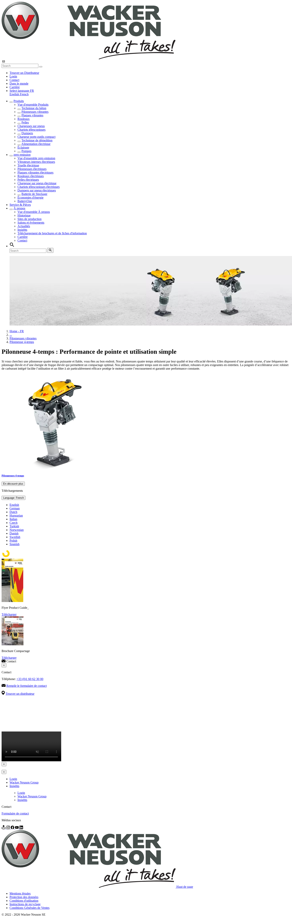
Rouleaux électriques (30, 176)
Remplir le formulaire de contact (26, 685)
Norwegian (17, 529)
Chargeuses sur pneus (31, 126)
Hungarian (16, 515)
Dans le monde (19, 83)
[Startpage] (88, 58)
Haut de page (184, 886)
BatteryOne (24, 201)
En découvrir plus (13, 483)
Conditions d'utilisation (24, 900)
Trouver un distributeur (20, 693)
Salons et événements (30, 222)
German (15, 508)
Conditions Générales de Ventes (29, 907)
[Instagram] (8, 828)
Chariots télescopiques (31, 129)
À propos (19, 208)
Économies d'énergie (30, 197)
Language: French (13, 497)
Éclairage (23, 147)
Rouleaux (23, 119)
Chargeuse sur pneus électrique (36, 183)
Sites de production (29, 219)
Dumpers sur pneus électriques (36, 190)
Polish (13, 540)
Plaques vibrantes (32, 115)
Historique (24, 215)
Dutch (13, 512)
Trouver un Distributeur (24, 72)
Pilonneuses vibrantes (34, 111)
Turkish (14, 526)
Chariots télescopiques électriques (38, 186)
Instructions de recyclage (25, 904)
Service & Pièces (20, 204)
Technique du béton (33, 108)
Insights (22, 229)
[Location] (4, 828)
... (11, 334)
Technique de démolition (36, 140)
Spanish (14, 544)
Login (13, 76)
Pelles (25, 122)
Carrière (15, 87)
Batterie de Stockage (34, 194)
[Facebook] (13, 828)
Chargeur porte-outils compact (36, 136)
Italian (13, 519)
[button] (22, 90)
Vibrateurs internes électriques (36, 161)
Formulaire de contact (15, 813)
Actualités (23, 226)
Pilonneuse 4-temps (22, 342)
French (24, 94)
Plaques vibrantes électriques (35, 172)
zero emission (22, 154)
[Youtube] (17, 828)
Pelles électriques (28, 179)
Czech (13, 522)
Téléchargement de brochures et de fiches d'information (52, 233)
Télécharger (9, 614)
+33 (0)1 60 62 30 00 (29, 679)
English (15, 94)
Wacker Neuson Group (24, 782)
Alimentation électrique (35, 144)
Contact (14, 80)
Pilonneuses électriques (31, 169)
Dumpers (27, 133)
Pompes (26, 151)
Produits (19, 101)
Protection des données (24, 897)
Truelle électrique (28, 165)
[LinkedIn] (21, 828)
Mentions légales (20, 893)
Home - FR (17, 331)
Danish (14, 533)
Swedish (15, 537)
